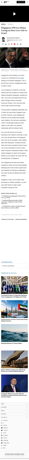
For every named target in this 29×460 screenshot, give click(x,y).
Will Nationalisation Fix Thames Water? (11, 343)
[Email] (17, 44)
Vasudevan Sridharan (14, 38)
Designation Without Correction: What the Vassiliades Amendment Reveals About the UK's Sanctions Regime (14, 395)
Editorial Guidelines (21, 219)
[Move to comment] (20, 44)
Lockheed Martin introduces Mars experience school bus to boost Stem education (11, 202)
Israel (22, 78)
